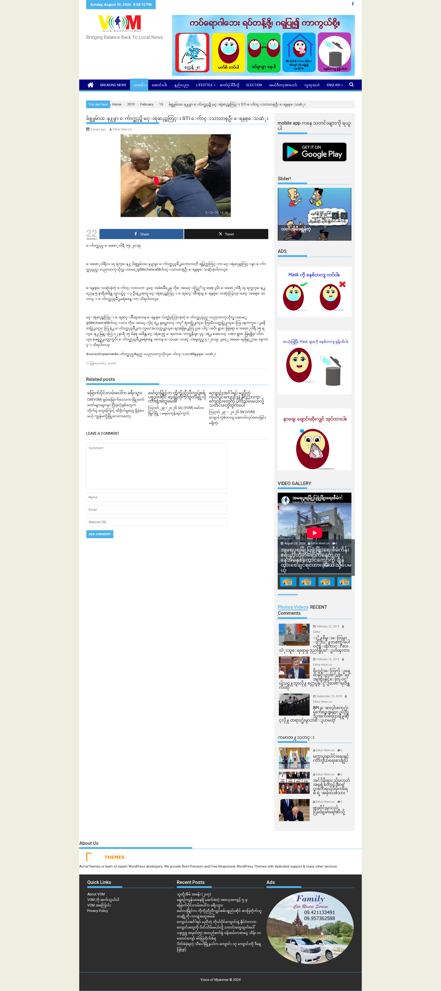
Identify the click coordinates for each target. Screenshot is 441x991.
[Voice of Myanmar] (91, 84)
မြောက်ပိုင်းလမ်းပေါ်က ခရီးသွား (200, 905)
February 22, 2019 (328, 626)
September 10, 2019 (330, 696)
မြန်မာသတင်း (98, 363)
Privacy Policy (97, 911)
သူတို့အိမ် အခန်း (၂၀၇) (194, 894)
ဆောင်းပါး (159, 85)
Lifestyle (204, 85)
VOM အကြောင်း (99, 905)
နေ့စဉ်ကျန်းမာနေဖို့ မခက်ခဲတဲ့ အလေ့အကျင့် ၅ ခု (212, 900)
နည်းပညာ (181, 85)
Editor (316, 632)
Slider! (284, 178)
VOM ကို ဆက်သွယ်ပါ (103, 900)
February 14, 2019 (328, 659)
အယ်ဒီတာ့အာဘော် (283, 85)
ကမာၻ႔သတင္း (296, 737)
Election (254, 85)
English (333, 85)
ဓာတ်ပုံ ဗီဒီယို (229, 85)
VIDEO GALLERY (294, 483)
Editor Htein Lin (122, 129)
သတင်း (139, 85)
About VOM (96, 894)
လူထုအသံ (312, 85)
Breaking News (113, 85)
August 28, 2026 (295, 543)
